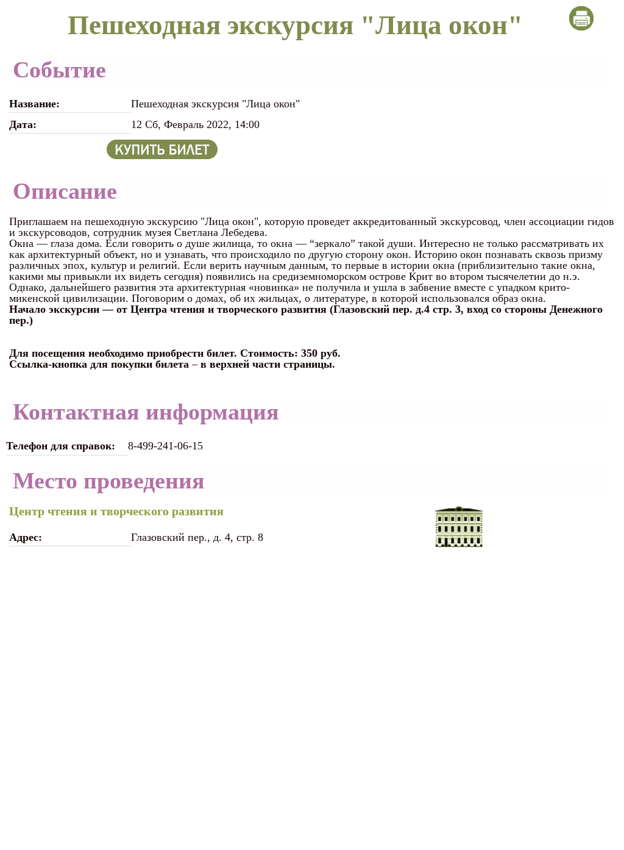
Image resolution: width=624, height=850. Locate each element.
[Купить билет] (162, 148)
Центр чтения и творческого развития (116, 511)
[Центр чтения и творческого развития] (458, 526)
